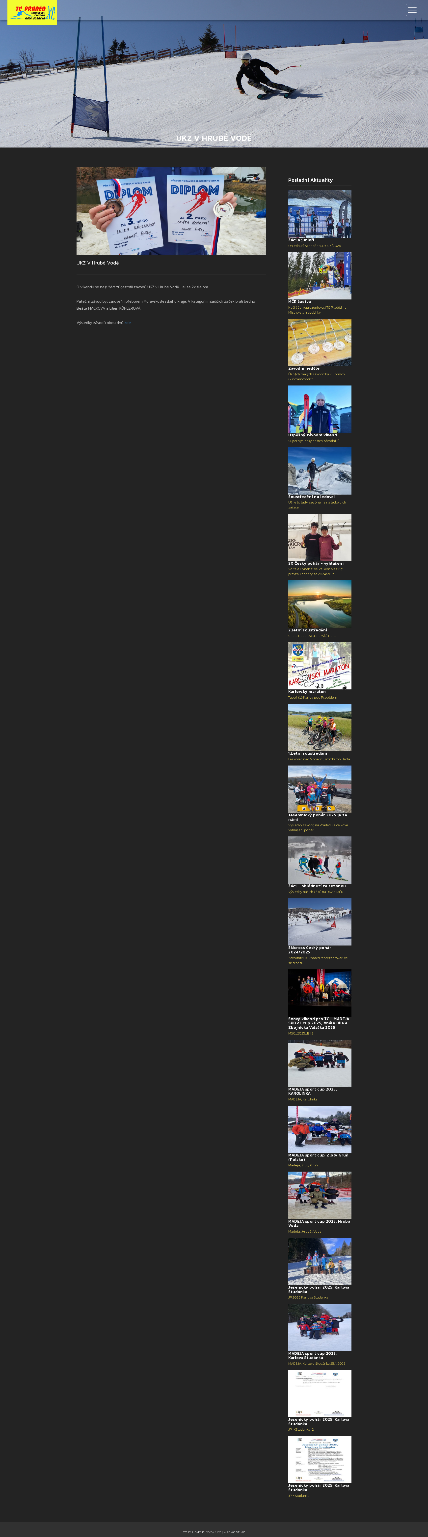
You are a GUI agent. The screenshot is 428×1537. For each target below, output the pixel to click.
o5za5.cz (213, 1532)
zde (127, 322)
